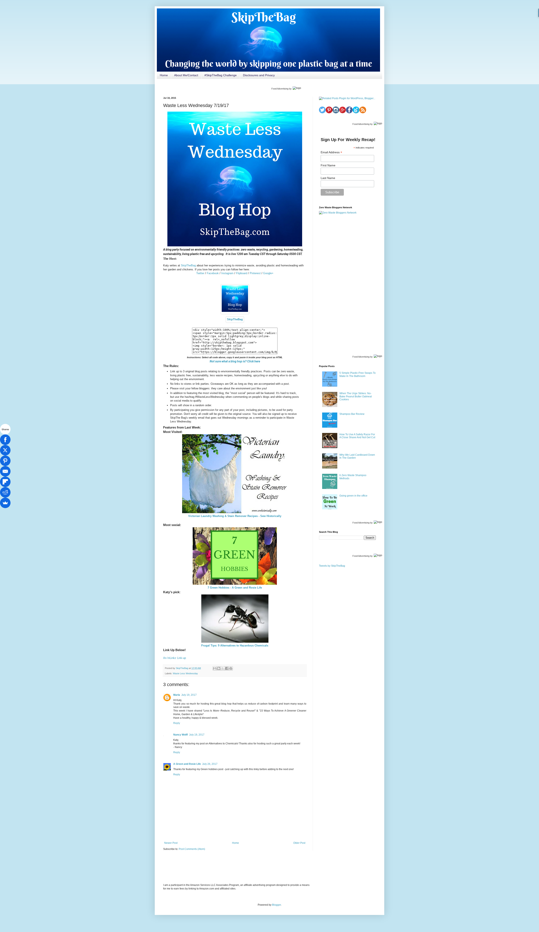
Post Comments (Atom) (192, 849)
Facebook (213, 273)
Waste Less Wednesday (185, 673)
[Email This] (215, 668)
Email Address (331, 152)
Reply (176, 723)
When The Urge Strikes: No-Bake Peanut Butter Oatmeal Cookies (355, 396)
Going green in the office (353, 495)
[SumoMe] (5, 503)
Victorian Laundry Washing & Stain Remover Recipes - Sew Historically (234, 516)
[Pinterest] (5, 460)
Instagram (227, 273)
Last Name (328, 178)
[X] (5, 450)
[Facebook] (5, 439)
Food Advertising (279, 88)
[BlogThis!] (219, 668)
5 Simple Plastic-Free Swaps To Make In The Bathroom (357, 374)
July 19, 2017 (189, 694)
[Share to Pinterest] (231, 668)
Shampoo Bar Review (351, 414)
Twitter (200, 273)
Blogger (276, 904)
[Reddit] (5, 492)
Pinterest (255, 273)
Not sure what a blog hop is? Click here (235, 361)
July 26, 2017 (209, 763)
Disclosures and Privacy (259, 75)
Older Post (299, 842)
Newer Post (170, 842)
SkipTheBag (188, 265)
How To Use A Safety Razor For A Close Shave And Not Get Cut (357, 436)
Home (164, 75)
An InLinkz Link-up (174, 658)
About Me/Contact (186, 75)
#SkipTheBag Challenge (220, 75)
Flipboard (241, 273)
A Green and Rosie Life (187, 763)
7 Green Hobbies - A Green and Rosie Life (235, 587)
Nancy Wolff (180, 734)
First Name (328, 165)
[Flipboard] (5, 482)
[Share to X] (223, 668)
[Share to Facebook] (227, 668)
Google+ (268, 273)
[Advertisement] (347, 284)
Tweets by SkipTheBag (332, 565)
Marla (176, 694)
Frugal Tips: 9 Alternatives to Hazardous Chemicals (234, 645)
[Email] (5, 471)
